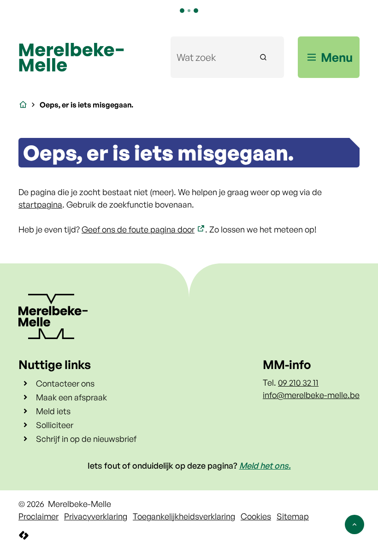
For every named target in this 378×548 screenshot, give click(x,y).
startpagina (40, 204)
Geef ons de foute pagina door (138, 229)
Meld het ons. (265, 465)
